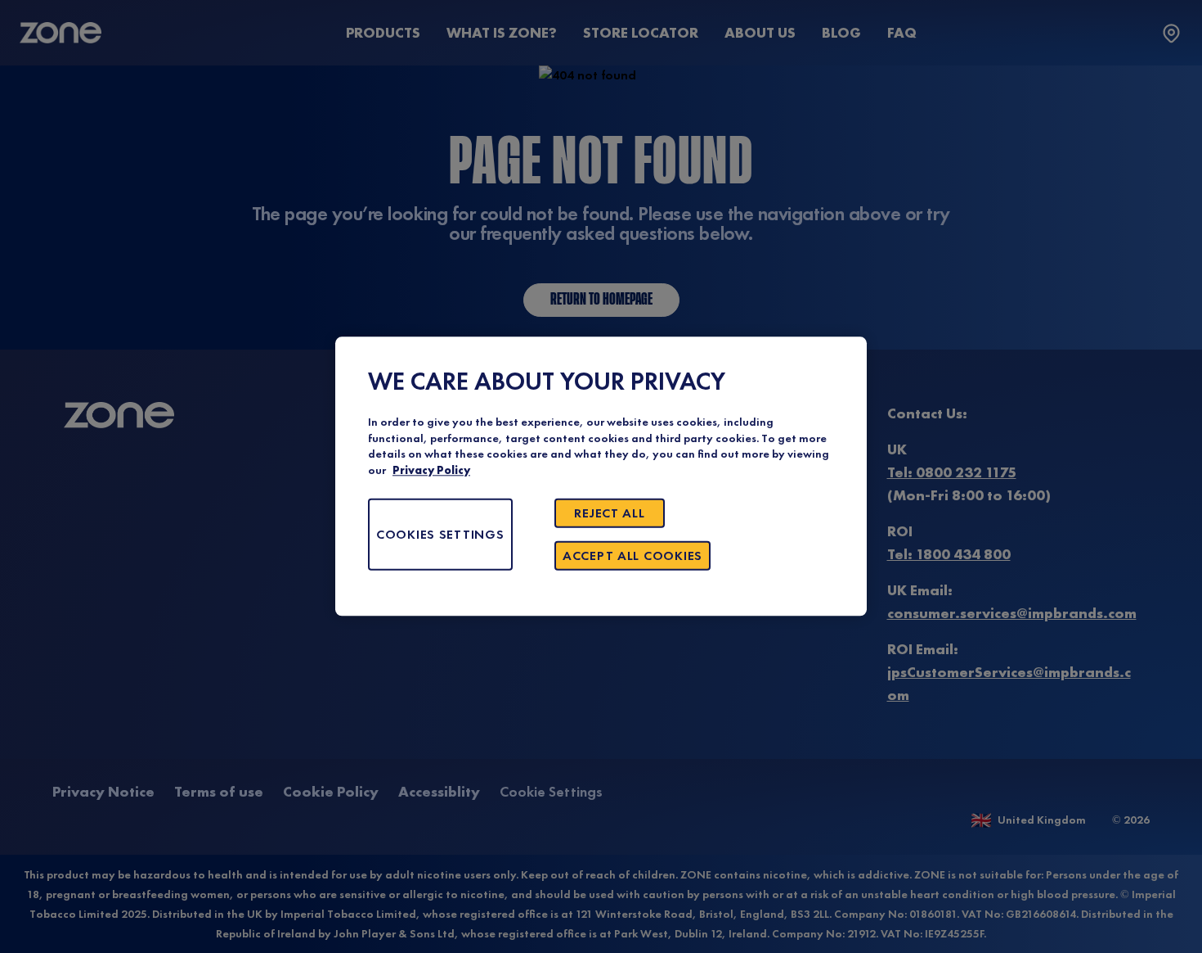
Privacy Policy (431, 470)
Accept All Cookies (632, 556)
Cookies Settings (440, 534)
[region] (601, 476)
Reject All (609, 513)
